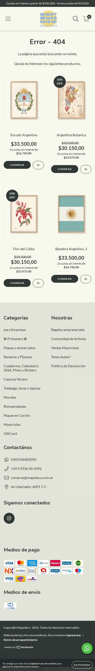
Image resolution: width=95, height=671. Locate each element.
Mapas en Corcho (17, 415)
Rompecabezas (15, 406)
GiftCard (10, 433)
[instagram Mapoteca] (9, 518)
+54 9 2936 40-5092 (26, 468)
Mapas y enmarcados (19, 348)
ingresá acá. (73, 635)
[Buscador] (76, 18)
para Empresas (15, 330)
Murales (10, 397)
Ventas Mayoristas (65, 348)
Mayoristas (12, 424)
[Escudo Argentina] (38, 165)
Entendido (82, 664)
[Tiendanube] (19, 648)
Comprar (17, 164)
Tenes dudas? (61, 357)
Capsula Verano (16, 379)
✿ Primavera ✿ (15, 339)
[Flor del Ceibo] (38, 283)
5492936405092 (23, 459)
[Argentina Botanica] (85, 169)
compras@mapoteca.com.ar (32, 478)
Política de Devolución (68, 366)
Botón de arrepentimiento (21, 640)
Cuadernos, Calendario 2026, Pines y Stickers (21, 368)
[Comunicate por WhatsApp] (87, 648)
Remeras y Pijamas (18, 357)
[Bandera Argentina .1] (85, 279)
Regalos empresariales (68, 330)
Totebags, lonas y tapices (22, 388)
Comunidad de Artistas (68, 339)
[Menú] (8, 18)
